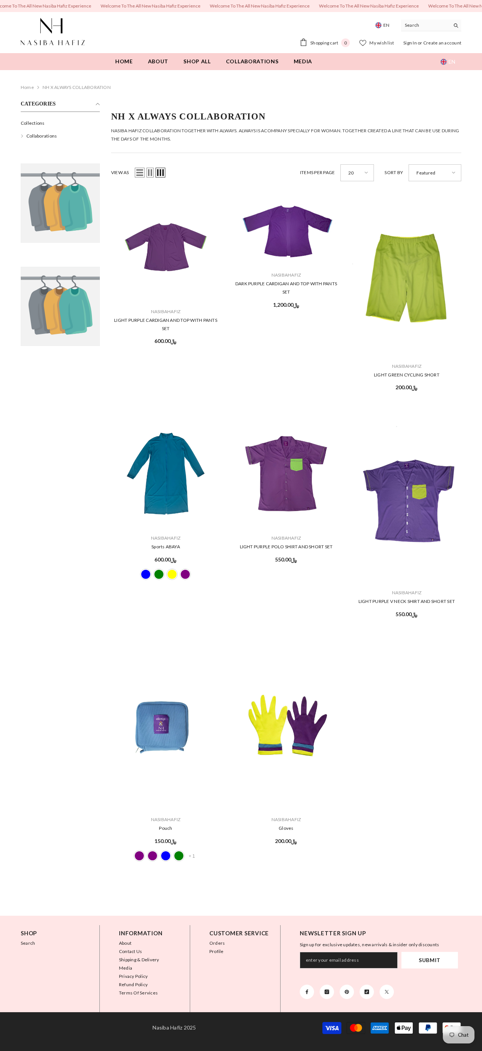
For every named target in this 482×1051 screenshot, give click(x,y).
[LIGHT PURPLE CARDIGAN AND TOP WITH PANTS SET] (165, 247)
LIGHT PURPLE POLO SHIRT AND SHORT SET (286, 546)
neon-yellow (172, 574)
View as (120, 172)
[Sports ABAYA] (165, 473)
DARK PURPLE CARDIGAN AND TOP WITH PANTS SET (286, 288)
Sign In (410, 43)
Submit (430, 960)
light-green (179, 855)
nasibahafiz (166, 311)
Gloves (286, 828)
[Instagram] (327, 992)
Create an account (442, 43)
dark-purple (152, 855)
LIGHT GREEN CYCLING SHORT (406, 375)
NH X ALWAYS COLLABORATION (77, 87)
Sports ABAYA (165, 546)
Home (27, 87)
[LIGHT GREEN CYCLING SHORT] (406, 274)
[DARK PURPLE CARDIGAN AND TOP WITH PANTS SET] (286, 229)
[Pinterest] (347, 992)
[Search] (431, 25)
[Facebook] (307, 992)
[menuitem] (60, 123)
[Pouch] (165, 728)
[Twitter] (387, 992)
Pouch (165, 828)
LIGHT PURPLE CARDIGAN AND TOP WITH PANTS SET (165, 324)
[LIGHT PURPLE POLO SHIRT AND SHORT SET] (286, 473)
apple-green (159, 574)
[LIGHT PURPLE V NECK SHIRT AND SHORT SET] (406, 501)
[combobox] (425, 25)
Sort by (393, 172)
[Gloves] (286, 728)
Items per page (317, 172)
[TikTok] (367, 992)
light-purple (185, 574)
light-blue (145, 574)
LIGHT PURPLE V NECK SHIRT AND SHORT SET (406, 601)
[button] (140, 172)
